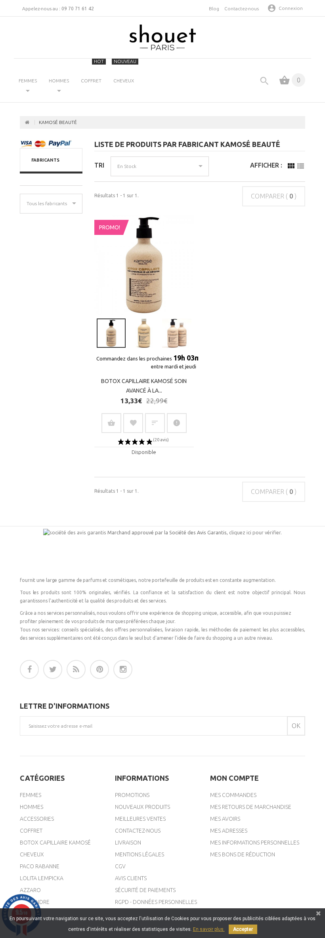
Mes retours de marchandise (250, 807)
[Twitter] (52, 669)
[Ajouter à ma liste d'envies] (133, 423)
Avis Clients (131, 878)
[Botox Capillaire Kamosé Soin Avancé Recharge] (144, 333)
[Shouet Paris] (162, 37)
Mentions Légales (139, 854)
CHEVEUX (124, 71)
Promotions (132, 795)
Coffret (31, 830)
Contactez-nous (241, 8)
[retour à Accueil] (27, 122)
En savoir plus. (209, 929)
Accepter (243, 929)
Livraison (128, 842)
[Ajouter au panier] (111, 423)
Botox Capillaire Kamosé (55, 842)
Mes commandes (233, 795)
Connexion (291, 8)
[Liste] (300, 168)
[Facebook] (29, 669)
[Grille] (291, 168)
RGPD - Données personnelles (156, 902)
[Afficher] (177, 423)
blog (214, 8)
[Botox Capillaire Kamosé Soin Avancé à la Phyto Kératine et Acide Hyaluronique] (144, 265)
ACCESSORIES (37, 819)
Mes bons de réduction (242, 854)
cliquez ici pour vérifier (255, 532)
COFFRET (92, 71)
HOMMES (59, 80)
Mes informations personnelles (254, 842)
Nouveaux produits (142, 807)
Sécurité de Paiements (145, 890)
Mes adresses (228, 830)
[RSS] (76, 669)
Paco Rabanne (39, 866)
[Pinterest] (99, 669)
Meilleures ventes (140, 819)
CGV (120, 866)
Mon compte (234, 778)
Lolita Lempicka (41, 878)
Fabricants (45, 160)
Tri (99, 165)
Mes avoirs (225, 819)
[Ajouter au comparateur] (155, 423)
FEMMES (28, 80)
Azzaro (30, 890)
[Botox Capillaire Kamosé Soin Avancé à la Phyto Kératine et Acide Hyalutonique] (111, 333)
